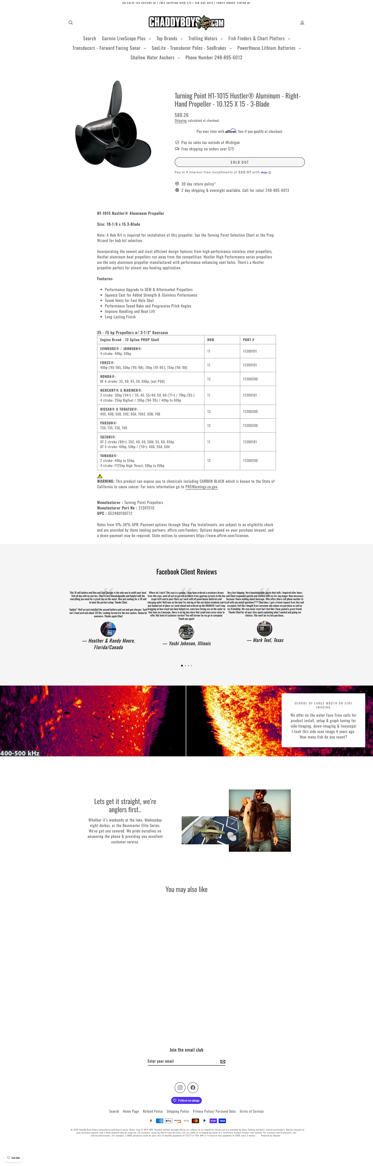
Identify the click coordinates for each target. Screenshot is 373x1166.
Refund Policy (153, 1111)
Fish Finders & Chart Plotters (257, 38)
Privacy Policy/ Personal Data (214, 1111)
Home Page (131, 1111)
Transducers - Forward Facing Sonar (107, 47)
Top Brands (168, 38)
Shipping (181, 120)
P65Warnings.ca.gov (202, 486)
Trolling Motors (203, 38)
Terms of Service (252, 1111)
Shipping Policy (178, 1111)
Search (89, 38)
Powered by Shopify (270, 1135)
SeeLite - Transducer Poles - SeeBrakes (190, 47)
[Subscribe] (222, 1061)
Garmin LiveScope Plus (124, 38)
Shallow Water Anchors (153, 57)
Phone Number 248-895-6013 (214, 57)
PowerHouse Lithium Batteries (267, 47)
